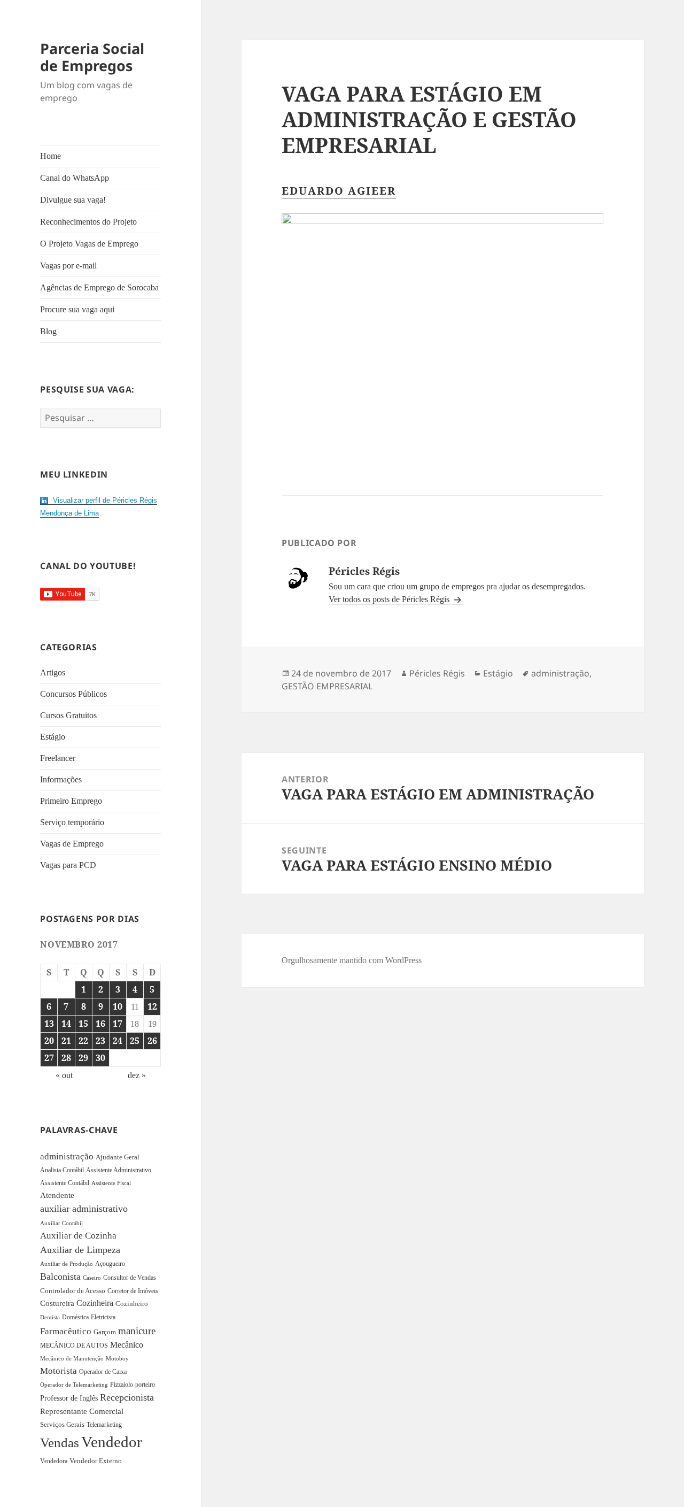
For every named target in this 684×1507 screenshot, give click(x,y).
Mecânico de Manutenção (72, 1359)
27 (49, 1058)
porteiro (145, 1384)
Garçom (105, 1332)
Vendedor (111, 1441)
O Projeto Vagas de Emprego (89, 243)
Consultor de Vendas (129, 1277)
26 (152, 1041)
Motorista (58, 1371)
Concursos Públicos (73, 693)
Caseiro (92, 1277)
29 (83, 1058)
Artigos (52, 672)
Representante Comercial (81, 1411)
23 (100, 1041)
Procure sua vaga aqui (77, 309)
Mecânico (126, 1344)
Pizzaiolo (121, 1384)
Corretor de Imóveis (132, 1291)
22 (83, 1041)
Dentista (50, 1317)
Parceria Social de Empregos (92, 57)
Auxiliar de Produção (66, 1263)
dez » (137, 1075)
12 (152, 1006)
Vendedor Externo (95, 1461)
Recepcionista (127, 1397)
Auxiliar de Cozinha (78, 1236)
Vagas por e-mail (68, 265)
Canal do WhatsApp (74, 177)
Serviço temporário (72, 822)
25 (134, 1041)
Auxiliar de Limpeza (80, 1249)
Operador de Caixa (103, 1371)
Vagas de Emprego (72, 843)
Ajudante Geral (117, 1157)
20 (49, 1041)
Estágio (52, 736)
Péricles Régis (437, 673)
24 (117, 1041)
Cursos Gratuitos (68, 715)
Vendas (59, 1442)
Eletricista (103, 1317)
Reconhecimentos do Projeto (88, 221)
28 (66, 1058)
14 (66, 1023)
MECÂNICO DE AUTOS (74, 1345)
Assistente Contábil (64, 1183)
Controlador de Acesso (72, 1291)
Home (50, 155)
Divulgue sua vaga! (73, 199)
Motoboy (117, 1358)
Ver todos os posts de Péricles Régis (390, 599)
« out (64, 1075)
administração (67, 1156)
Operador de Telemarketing (74, 1384)
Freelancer (57, 758)
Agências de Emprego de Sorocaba (99, 287)
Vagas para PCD (68, 865)
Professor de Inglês (69, 1398)
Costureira (57, 1303)
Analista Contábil (62, 1170)
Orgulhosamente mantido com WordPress (352, 960)
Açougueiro (110, 1263)
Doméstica (75, 1317)
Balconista (60, 1276)
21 (66, 1041)
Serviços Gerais (62, 1424)
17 (117, 1023)
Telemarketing (104, 1424)
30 (100, 1058)
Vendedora (53, 1461)
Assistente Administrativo (118, 1170)
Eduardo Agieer (339, 190)
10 (117, 1006)
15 (83, 1023)
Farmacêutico (65, 1331)
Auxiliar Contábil (61, 1223)
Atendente (57, 1195)
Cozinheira (94, 1303)
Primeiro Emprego (71, 800)
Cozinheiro (131, 1304)
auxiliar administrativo (84, 1208)
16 (100, 1023)
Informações (61, 779)
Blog (48, 331)
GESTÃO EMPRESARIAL (327, 686)
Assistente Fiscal (111, 1183)
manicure (137, 1330)
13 (49, 1023)
